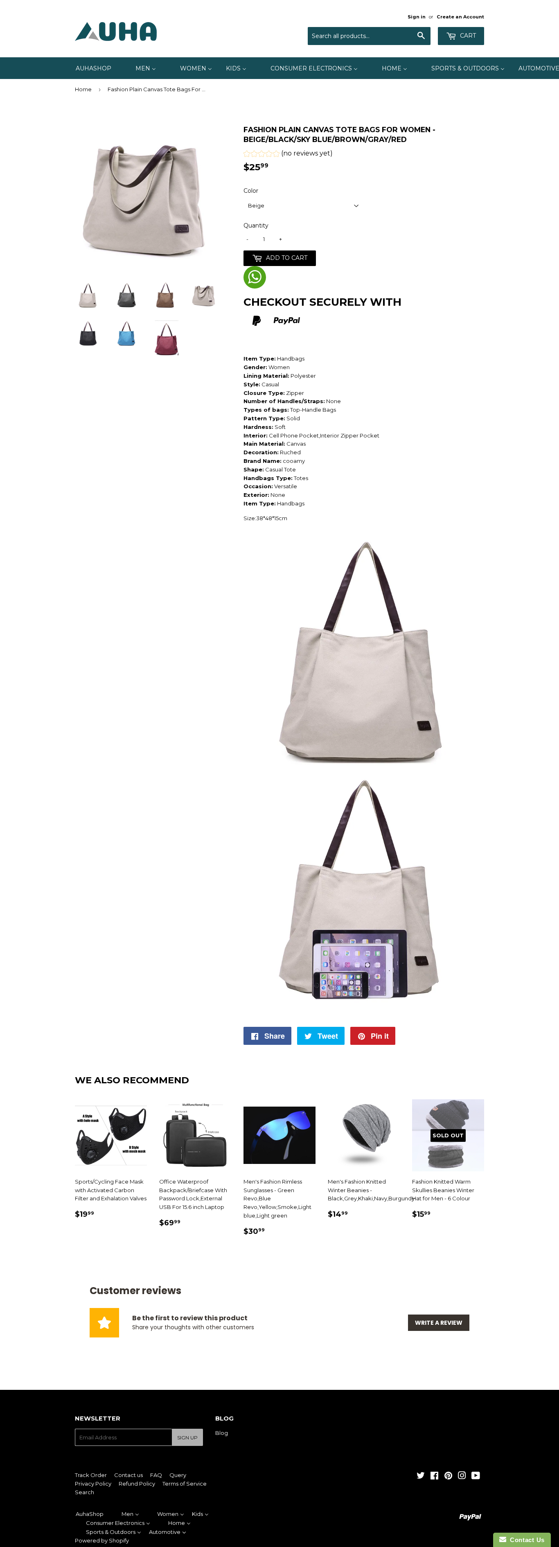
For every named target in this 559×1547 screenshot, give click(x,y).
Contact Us (525, 1539)
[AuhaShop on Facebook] (434, 1476)
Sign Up (187, 1437)
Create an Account (460, 17)
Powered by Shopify (102, 1540)
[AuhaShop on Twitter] (421, 1476)
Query (177, 1475)
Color (250, 190)
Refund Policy (137, 1483)
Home (83, 89)
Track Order (91, 1475)
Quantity (255, 225)
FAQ (156, 1475)
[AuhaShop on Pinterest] (448, 1476)
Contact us (128, 1475)
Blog (221, 1433)
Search (84, 1492)
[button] (288, 154)
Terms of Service (184, 1483)
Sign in (417, 17)
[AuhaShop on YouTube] (475, 1476)
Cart (467, 35)
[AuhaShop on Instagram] (462, 1476)
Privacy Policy (93, 1483)
